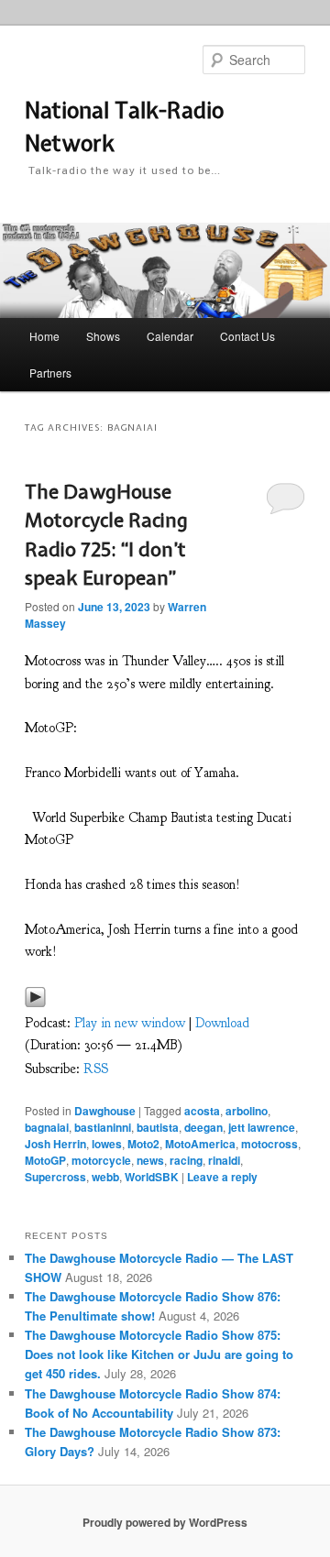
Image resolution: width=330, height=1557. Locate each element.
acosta (202, 1110)
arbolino (247, 1110)
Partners (50, 372)
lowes (107, 1143)
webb (105, 1176)
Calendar (170, 336)
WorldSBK (152, 1176)
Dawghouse (105, 1110)
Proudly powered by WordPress (165, 1522)
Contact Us (247, 336)
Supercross (55, 1176)
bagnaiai (47, 1127)
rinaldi (224, 1160)
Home (44, 336)
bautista (158, 1127)
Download (222, 1023)
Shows (103, 336)
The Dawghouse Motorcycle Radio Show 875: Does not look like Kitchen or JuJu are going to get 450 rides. (159, 1354)
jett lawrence (261, 1127)
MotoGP (45, 1160)
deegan (203, 1127)
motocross (269, 1143)
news (150, 1160)
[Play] (35, 1003)
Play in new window (129, 1023)
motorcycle (101, 1160)
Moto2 (143, 1143)
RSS (95, 1069)
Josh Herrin (55, 1143)
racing (186, 1160)
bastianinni (102, 1127)
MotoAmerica (200, 1143)
